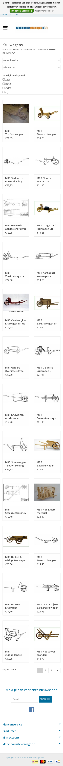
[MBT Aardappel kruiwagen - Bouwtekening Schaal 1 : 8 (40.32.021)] (47, 255)
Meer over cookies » (44, 11)
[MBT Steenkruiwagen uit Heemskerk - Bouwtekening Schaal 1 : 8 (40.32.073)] (47, 113)
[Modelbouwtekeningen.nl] (36, 27)
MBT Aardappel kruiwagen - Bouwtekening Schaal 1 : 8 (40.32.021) (46, 274)
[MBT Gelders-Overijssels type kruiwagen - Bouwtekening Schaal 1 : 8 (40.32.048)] (16, 350)
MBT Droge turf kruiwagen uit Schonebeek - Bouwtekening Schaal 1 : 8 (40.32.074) (46, 227)
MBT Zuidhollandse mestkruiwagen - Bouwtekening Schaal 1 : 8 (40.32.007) (15, 653)
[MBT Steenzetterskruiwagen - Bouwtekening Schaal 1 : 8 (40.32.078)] (16, 492)
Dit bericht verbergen (21, 11)
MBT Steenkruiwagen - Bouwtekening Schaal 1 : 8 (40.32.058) (47, 558)
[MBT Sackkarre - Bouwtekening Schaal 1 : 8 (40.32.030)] (16, 161)
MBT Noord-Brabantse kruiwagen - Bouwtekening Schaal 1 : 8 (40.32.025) (45, 179)
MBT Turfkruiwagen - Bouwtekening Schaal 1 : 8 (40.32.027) (15, 132)
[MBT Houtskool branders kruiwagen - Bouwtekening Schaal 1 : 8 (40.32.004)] (47, 634)
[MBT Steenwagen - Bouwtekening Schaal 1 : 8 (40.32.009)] (16, 445)
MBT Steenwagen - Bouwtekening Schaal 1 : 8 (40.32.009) (15, 464)
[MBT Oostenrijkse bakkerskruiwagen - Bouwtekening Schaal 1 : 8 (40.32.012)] (47, 587)
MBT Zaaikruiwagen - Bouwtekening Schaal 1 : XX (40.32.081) (46, 464)
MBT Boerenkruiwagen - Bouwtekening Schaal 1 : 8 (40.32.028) (47, 416)
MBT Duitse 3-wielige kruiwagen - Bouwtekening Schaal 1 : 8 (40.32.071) (15, 558)
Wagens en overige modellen (39, 49)
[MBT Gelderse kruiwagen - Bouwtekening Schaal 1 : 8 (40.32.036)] (47, 350)
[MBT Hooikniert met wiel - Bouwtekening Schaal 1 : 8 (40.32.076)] (47, 492)
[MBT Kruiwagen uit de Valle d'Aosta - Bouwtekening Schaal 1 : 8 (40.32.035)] (16, 397)
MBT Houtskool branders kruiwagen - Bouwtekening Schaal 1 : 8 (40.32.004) (46, 653)
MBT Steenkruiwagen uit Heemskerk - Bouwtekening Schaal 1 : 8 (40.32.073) (46, 132)
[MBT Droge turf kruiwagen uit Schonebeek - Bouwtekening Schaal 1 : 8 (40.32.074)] (47, 208)
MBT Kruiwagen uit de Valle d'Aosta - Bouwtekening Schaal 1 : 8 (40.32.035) (14, 416)
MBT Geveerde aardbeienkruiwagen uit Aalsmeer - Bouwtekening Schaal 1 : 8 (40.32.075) (15, 227)
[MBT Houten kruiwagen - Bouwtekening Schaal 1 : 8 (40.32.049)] (16, 587)
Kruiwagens (9, 53)
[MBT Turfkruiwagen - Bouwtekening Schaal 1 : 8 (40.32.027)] (16, 113)
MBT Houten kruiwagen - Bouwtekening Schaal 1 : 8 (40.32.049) (13, 606)
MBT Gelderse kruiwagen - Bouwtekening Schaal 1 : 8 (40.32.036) (45, 369)
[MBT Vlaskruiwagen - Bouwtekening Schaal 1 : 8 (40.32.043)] (16, 255)
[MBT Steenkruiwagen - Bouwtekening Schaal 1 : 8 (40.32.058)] (47, 539)
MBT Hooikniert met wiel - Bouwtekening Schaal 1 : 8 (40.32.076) (46, 511)
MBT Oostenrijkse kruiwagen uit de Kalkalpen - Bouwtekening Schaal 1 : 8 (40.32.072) (15, 322)
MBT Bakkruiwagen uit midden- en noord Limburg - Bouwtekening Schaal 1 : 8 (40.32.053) (47, 322)
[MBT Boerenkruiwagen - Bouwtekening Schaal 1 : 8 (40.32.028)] (47, 397)
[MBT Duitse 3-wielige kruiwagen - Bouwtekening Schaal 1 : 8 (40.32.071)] (16, 539)
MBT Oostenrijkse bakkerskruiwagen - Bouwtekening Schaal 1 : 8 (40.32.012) (47, 606)
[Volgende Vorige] (57, 670)
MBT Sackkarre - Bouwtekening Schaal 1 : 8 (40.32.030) (15, 179)
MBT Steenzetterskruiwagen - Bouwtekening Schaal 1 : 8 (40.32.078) (15, 511)
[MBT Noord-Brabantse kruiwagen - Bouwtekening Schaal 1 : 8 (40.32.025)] (47, 161)
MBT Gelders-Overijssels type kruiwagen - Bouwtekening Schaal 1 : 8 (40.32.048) (14, 369)
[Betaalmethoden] (34, 761)
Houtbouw (16, 49)
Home (5, 49)
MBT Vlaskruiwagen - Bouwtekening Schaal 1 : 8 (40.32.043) (14, 274)
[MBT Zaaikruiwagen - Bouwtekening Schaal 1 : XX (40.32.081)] (47, 445)
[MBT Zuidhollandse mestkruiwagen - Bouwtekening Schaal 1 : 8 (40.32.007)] (16, 634)
